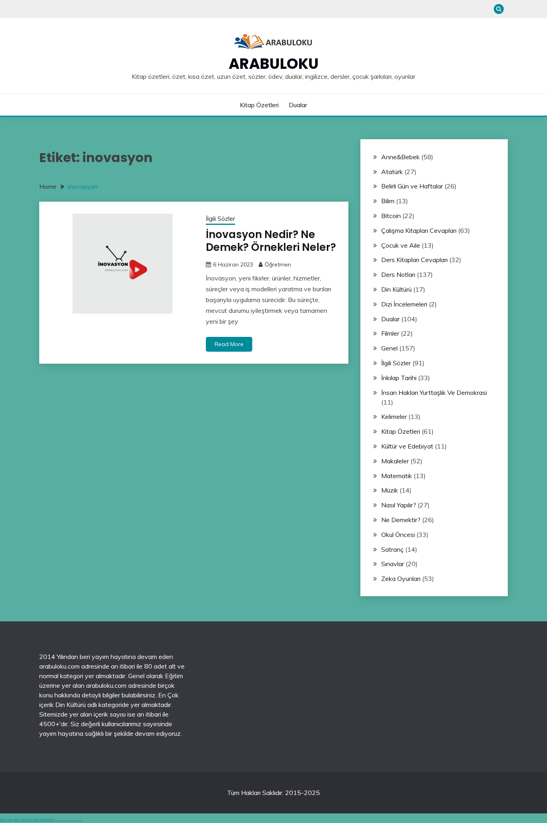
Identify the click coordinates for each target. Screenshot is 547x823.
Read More (229, 344)
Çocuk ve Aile (400, 245)
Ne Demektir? (400, 520)
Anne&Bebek (400, 157)
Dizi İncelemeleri (404, 304)
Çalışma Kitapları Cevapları (419, 230)
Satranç (392, 549)
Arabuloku (274, 63)
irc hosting (33, 819)
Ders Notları (398, 274)
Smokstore (46, 819)
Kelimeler (394, 417)
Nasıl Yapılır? (398, 505)
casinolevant (56, 820)
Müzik (389, 490)
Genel (389, 348)
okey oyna (6, 819)
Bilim (387, 201)
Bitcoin (391, 216)
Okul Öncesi (398, 535)
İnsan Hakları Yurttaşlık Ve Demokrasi (434, 392)
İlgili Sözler (220, 218)
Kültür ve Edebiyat (407, 446)
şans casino (66, 820)
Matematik (396, 476)
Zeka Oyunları (400, 579)
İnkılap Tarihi (398, 378)
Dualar (298, 105)
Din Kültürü (396, 289)
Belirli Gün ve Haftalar (412, 186)
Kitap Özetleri (259, 105)
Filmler (390, 333)
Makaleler (395, 461)
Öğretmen (278, 264)
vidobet (69, 820)
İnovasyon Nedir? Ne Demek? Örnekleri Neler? (271, 241)
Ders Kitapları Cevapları (414, 260)
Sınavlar (392, 564)
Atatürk (392, 172)
